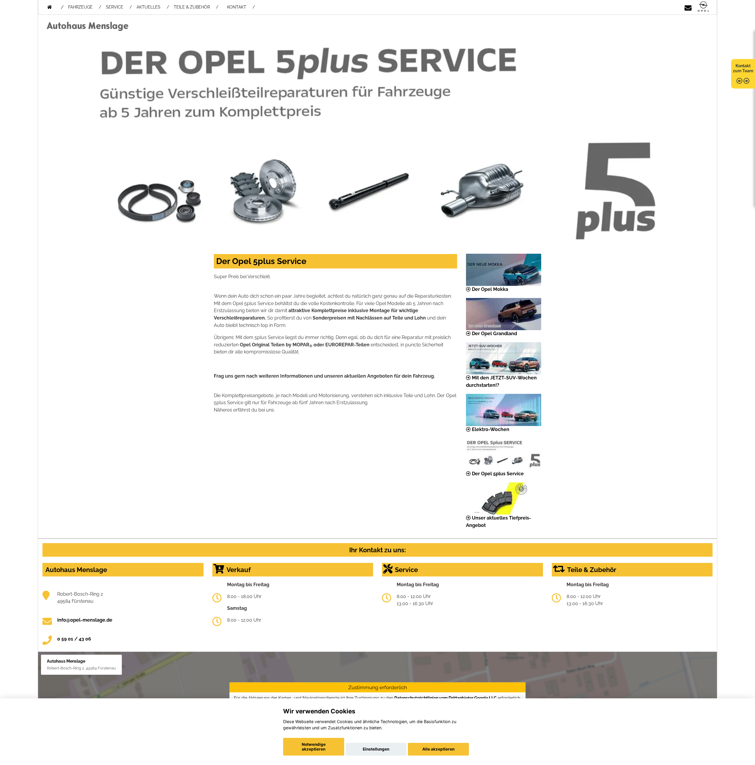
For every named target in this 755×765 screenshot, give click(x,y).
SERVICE (114, 7)
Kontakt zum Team (743, 68)
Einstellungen (376, 749)
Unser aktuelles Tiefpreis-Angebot (498, 521)
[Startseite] (703, 7)
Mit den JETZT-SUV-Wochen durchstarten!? (501, 381)
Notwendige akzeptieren (314, 746)
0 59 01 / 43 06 (74, 639)
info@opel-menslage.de (84, 620)
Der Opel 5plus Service (497, 473)
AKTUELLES (148, 7)
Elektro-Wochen (490, 429)
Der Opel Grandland (494, 333)
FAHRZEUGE (80, 7)
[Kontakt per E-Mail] (688, 7)
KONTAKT (236, 7)
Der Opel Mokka (489, 289)
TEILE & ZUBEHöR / (196, 7)
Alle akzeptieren (438, 749)
